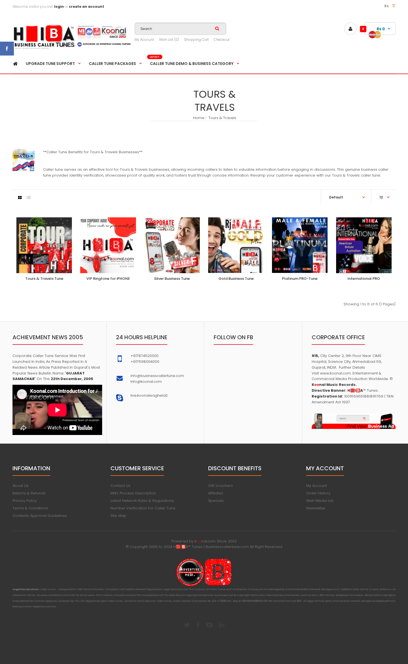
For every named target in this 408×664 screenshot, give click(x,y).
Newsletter (316, 508)
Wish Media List (319, 500)
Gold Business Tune (236, 278)
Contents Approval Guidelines (39, 515)
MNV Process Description (133, 493)
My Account (144, 39)
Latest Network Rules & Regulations (142, 500)
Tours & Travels (221, 117)
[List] (29, 198)
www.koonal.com (335, 373)
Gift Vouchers (220, 485)
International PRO (363, 278)
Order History (318, 493)
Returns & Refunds (29, 493)
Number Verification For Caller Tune (142, 508)
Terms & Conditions (30, 508)
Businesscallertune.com (227, 546)
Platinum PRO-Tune (300, 278)
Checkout (222, 39)
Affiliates (215, 493)
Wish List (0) (169, 39)
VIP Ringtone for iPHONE (108, 278)
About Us (20, 485)
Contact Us (120, 485)
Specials (216, 500)
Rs (386, 6)
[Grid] (20, 198)
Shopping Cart (196, 39)
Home (198, 117)
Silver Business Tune (172, 278)
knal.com (205, 541)
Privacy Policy (24, 500)
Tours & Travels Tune (44, 278)
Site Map (118, 515)
